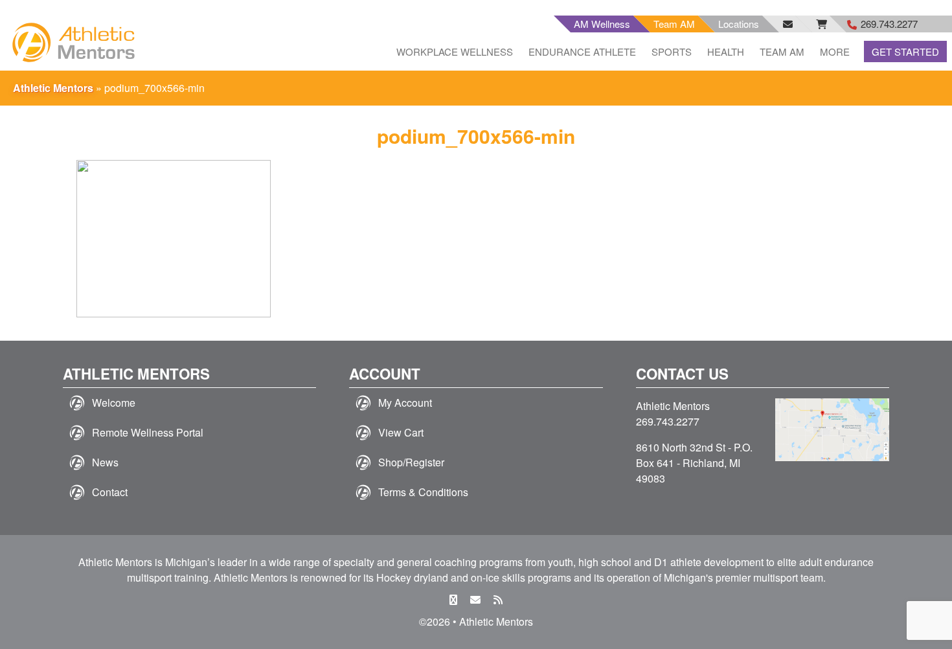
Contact (110, 491)
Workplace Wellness (454, 51)
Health (725, 51)
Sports (672, 51)
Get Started (905, 51)
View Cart (401, 432)
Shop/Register (411, 462)
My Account (405, 402)
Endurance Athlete (582, 51)
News (105, 462)
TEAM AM (782, 51)
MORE (835, 51)
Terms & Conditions (423, 491)
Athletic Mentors (53, 87)
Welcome (113, 402)
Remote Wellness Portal (147, 432)
